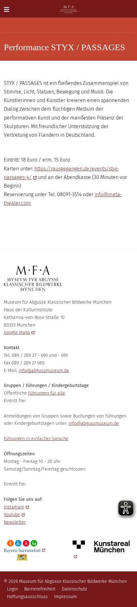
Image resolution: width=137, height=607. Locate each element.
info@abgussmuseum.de (44, 370)
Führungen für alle (46, 393)
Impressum (65, 596)
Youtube (12, 514)
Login (12, 589)
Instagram (14, 507)
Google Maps (17, 332)
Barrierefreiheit (39, 589)
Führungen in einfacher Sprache (36, 438)
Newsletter (15, 522)
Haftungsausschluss (27, 596)
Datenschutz (74, 589)
